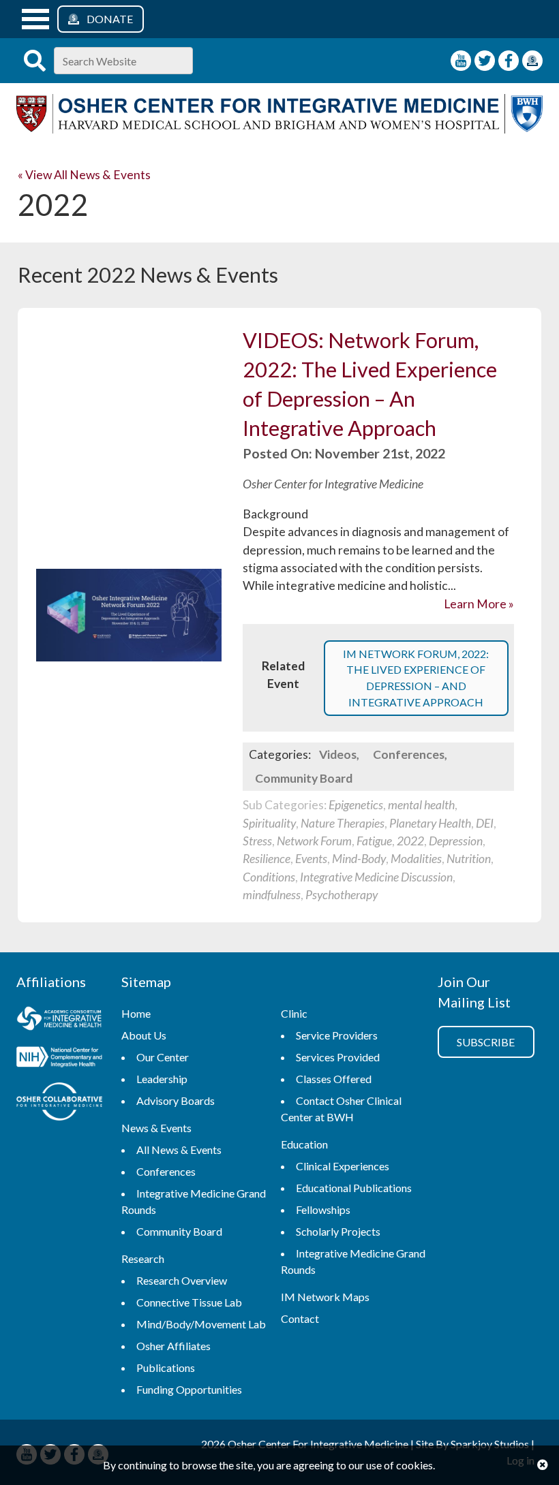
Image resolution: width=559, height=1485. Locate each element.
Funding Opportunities (189, 1389)
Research (142, 1258)
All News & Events (179, 1149)
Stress (257, 841)
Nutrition (469, 858)
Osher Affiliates (173, 1345)
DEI (485, 823)
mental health (421, 805)
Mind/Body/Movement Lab (201, 1323)
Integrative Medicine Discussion (376, 877)
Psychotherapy (341, 895)
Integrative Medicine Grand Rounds (193, 1201)
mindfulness (272, 895)
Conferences (408, 754)
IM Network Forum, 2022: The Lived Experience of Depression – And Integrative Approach (416, 677)
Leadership (161, 1078)
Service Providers (337, 1035)
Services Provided (338, 1056)
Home (136, 1013)
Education (304, 1144)
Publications (165, 1367)
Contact (300, 1318)
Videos (338, 754)
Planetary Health (430, 823)
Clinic (294, 1013)
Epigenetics (356, 805)
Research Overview (181, 1280)
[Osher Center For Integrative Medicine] (279, 129)
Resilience (266, 858)
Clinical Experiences (342, 1165)
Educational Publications (354, 1187)
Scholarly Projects (338, 1231)
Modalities (416, 858)
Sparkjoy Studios (490, 1443)
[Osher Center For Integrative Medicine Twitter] (484, 60)
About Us (143, 1035)
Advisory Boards (175, 1100)
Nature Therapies (342, 823)
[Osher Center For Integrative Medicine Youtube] (461, 60)
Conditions (269, 877)
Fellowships (323, 1209)
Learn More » (479, 604)
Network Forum (314, 841)
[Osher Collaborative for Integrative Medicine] (59, 1103)
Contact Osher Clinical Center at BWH (341, 1108)
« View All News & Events (84, 175)
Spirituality (269, 823)
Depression (456, 841)
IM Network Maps (325, 1296)
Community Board (303, 778)
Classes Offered (334, 1078)
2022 (410, 841)
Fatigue (374, 841)
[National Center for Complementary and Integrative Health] (59, 1059)
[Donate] (532, 60)
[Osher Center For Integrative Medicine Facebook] (508, 60)
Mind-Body (359, 858)
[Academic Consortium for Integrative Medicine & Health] (59, 1020)
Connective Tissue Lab (189, 1302)
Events (311, 858)
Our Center (162, 1056)
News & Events (156, 1127)
